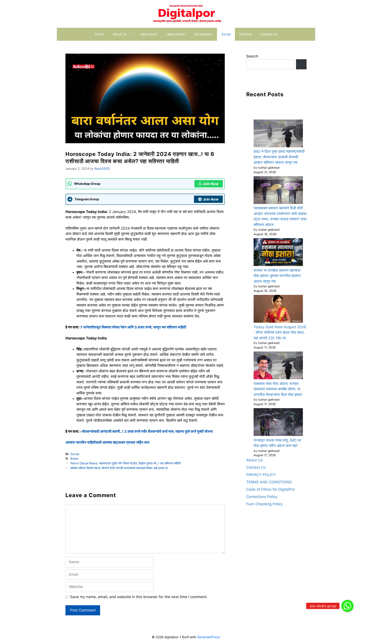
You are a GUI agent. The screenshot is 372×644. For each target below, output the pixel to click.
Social (226, 34)
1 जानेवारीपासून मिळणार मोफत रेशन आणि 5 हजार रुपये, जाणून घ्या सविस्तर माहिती (133, 327)
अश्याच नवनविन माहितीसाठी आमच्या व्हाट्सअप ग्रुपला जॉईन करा (107, 442)
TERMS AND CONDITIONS (269, 482)
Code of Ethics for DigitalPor (270, 489)
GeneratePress (208, 637)
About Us (120, 34)
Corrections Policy (261, 497)
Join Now (211, 184)
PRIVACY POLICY (261, 475)
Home (99, 34)
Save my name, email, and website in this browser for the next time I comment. (139, 597)
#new (74, 458)
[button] (347, 606)
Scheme (245, 34)
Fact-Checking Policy (264, 504)
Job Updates (203, 34)
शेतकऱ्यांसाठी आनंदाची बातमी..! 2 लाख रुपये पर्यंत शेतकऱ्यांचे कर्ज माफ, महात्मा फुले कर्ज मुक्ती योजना (147, 431)
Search (252, 56)
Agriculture (149, 34)
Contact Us (268, 34)
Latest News (175, 34)
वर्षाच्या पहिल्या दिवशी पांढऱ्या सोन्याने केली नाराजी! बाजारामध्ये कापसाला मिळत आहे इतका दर (119, 468)
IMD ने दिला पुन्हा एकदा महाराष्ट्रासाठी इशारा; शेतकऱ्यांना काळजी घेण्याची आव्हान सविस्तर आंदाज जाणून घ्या (279, 157)
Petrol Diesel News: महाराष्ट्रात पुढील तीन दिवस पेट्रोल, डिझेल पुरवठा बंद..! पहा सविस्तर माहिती (125, 463)
